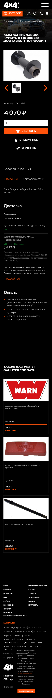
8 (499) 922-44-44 (30, 628)
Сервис (32, 589)
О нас (6, 586)
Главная (8, 21)
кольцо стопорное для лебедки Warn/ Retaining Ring (22, 407)
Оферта (7, 609)
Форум (7, 589)
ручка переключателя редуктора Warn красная (22, 466)
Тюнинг (32, 593)
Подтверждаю (26, 691)
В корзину (10, 431)
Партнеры (33, 605)
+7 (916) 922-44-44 (35, 632)
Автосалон (34, 597)
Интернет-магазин (31, 21)
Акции (31, 601)
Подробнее (12, 278)
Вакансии (8, 605)
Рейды (6, 601)
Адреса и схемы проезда (16, 636)
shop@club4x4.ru (12, 658)
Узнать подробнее (24, 674)
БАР (5, 597)
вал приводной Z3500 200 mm (19, 525)
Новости (8, 593)
